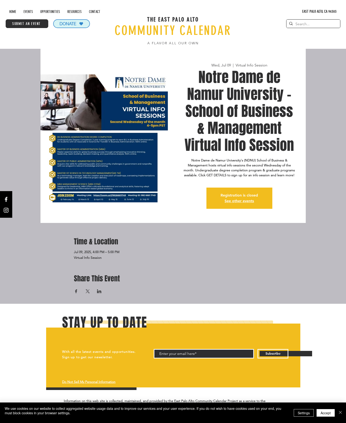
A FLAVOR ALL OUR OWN (173, 43)
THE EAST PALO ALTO (173, 19)
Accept (326, 413)
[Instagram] (6, 210)
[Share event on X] (87, 291)
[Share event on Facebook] (76, 291)
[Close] (340, 412)
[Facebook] (6, 199)
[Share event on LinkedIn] (99, 291)
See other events (239, 201)
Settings (304, 413)
